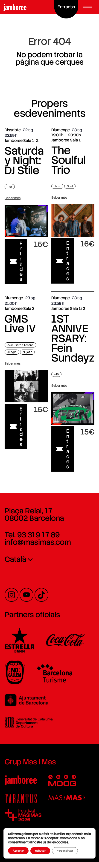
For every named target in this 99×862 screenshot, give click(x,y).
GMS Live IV (20, 323)
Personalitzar (65, 851)
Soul (70, 186)
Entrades (21, 261)
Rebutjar (40, 851)
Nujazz (27, 351)
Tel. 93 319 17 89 (32, 535)
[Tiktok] (41, 595)
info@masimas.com (38, 542)
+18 (9, 186)
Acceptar (18, 851)
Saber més (12, 198)
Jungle (11, 351)
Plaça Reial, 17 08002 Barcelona (34, 514)
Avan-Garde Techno (20, 345)
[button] (87, 7)
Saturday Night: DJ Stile (24, 160)
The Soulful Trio (68, 160)
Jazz (57, 186)
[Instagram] (11, 595)
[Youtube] (26, 595)
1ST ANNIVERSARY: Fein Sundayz (72, 338)
